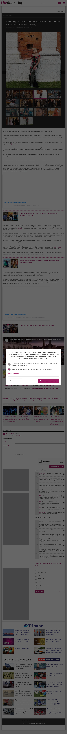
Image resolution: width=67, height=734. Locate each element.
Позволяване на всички (48, 381)
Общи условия (13, 373)
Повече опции (15, 381)
